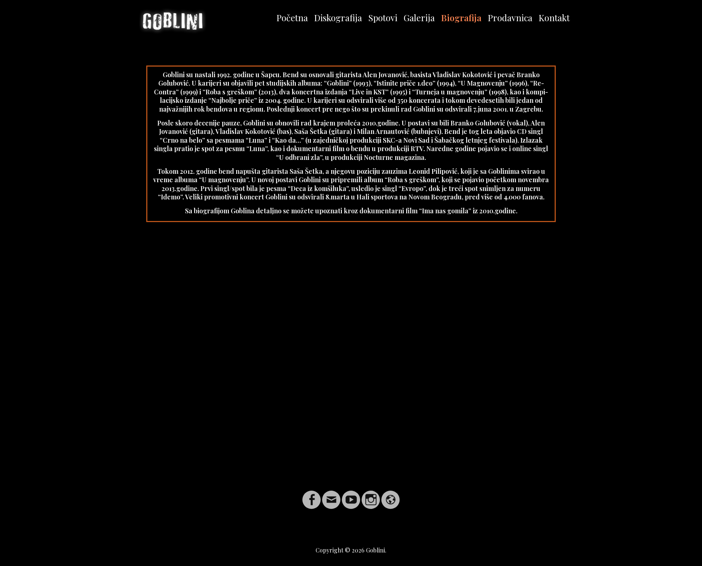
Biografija (461, 17)
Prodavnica (510, 17)
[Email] (331, 495)
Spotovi (382, 17)
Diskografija (338, 17)
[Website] (390, 495)
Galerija (419, 17)
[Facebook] (311, 495)
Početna (292, 17)
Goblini (375, 550)
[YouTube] (351, 495)
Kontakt (554, 17)
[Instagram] (371, 495)
